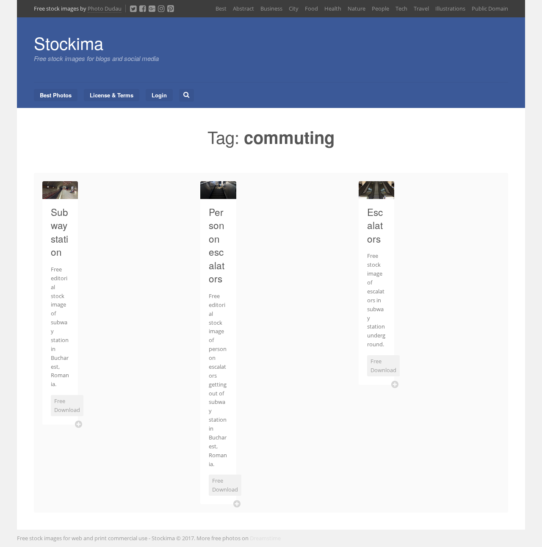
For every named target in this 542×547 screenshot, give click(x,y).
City (294, 8)
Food (311, 8)
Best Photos (56, 95)
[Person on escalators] (218, 194)
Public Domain (490, 8)
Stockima (68, 42)
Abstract (243, 8)
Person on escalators (216, 245)
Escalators (375, 225)
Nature (356, 8)
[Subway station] (60, 194)
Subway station (59, 232)
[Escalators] (376, 194)
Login (159, 95)
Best (221, 8)
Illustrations (450, 8)
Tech (401, 8)
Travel (421, 8)
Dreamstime (265, 538)
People (380, 8)
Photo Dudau (105, 8)
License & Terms (111, 95)
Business (271, 8)
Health (332, 8)
